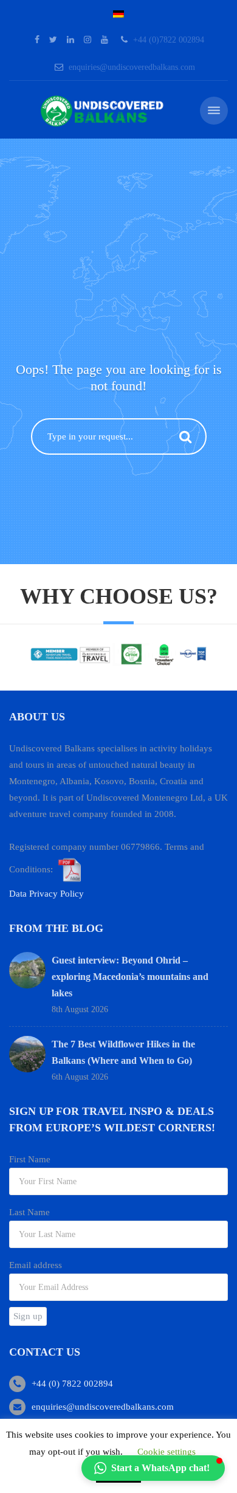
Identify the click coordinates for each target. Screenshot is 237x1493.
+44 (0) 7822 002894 (72, 1383)
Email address (35, 1265)
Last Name (29, 1212)
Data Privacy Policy (46, 893)
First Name (29, 1159)
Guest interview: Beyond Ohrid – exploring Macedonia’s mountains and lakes (130, 976)
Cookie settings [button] (166, 1452)
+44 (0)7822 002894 (168, 39)
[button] (153, 1468)
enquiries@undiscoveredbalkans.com (132, 67)
